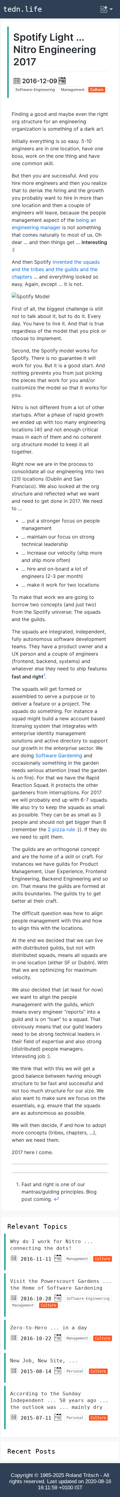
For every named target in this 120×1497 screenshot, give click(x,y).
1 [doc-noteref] (44, 675)
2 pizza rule (61, 829)
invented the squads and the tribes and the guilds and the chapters (56, 269)
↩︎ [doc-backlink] (56, 1199)
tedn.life (22, 9)
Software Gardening (58, 755)
